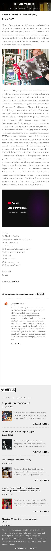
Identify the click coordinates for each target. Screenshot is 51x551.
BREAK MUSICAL (25, 4)
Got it (33, 548)
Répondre (15, 343)
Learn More (21, 548)
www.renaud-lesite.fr (10, 281)
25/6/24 (22, 304)
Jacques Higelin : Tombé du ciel (16, 403)
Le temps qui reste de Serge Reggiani (18, 431)
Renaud (40, 294)
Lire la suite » (41, 424)
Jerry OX (15, 303)
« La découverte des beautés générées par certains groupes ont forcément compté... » (21, 489)
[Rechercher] (47, 4)
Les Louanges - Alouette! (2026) (16, 459)
